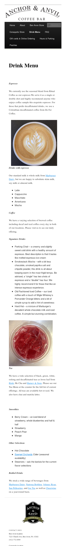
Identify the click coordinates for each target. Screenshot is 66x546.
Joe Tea (31, 488)
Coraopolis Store (17, 31)
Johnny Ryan (49, 484)
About (22, 25)
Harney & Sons (34, 383)
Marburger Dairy (17, 484)
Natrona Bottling (34, 484)
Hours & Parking (47, 38)
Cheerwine (51, 488)
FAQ (47, 31)
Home (12, 25)
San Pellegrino (16, 488)
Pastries (13, 45)
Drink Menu (34, 31)
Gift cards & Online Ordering (22, 38)
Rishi (11, 383)
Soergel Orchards (24, 454)
